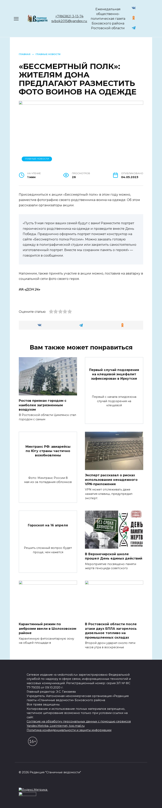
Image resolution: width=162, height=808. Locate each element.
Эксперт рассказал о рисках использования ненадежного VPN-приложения (111, 479)
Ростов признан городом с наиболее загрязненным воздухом (42, 405)
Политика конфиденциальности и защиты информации (69, 730)
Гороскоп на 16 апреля (48, 525)
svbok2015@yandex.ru (69, 21)
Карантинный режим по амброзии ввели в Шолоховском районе (47, 628)
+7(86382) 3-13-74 (69, 16)
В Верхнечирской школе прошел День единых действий (113, 556)
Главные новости (37, 158)
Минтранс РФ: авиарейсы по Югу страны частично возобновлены (48, 451)
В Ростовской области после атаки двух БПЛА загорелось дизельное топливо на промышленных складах (111, 630)
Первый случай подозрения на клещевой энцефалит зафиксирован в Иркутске (114, 374)
